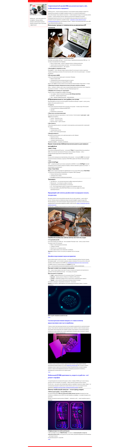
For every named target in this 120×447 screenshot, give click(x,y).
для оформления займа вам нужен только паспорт (78, 263)
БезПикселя (31, 1)
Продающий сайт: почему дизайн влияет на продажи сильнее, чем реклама (68, 194)
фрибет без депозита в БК (72, 365)
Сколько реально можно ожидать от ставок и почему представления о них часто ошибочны (65, 321)
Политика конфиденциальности (41, 1)
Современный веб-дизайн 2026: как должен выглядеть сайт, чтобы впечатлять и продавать (67, 7)
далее (49, 253)
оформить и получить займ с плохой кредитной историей (66, 387)
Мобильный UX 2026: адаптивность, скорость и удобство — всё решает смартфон (68, 376)
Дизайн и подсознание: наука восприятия (62, 256)
